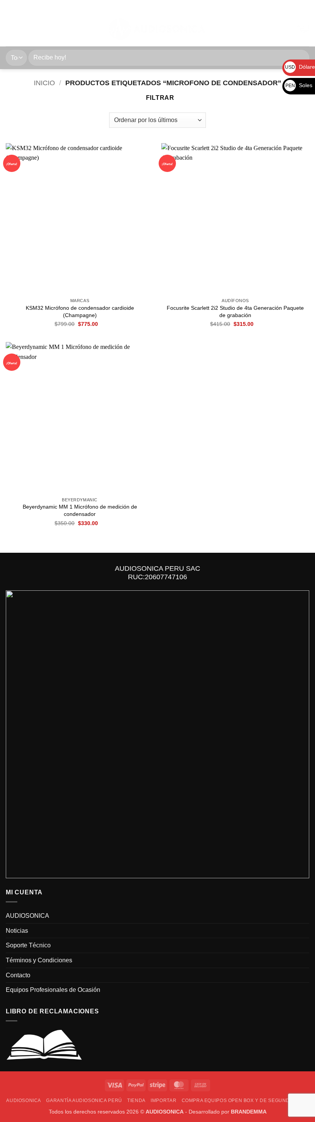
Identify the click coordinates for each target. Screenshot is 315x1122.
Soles (298, 85)
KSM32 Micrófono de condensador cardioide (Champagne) (80, 311)
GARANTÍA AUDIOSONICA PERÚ (84, 1100)
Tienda (136, 1100)
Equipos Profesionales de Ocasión (53, 990)
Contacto (18, 975)
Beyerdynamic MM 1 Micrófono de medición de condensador (80, 510)
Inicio (44, 83)
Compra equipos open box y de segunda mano (245, 1100)
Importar (163, 1100)
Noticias (17, 930)
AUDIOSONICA (27, 915)
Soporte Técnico (28, 945)
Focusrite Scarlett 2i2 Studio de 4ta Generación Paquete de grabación (235, 311)
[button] (10, 29)
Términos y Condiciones (39, 960)
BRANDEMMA (249, 1112)
